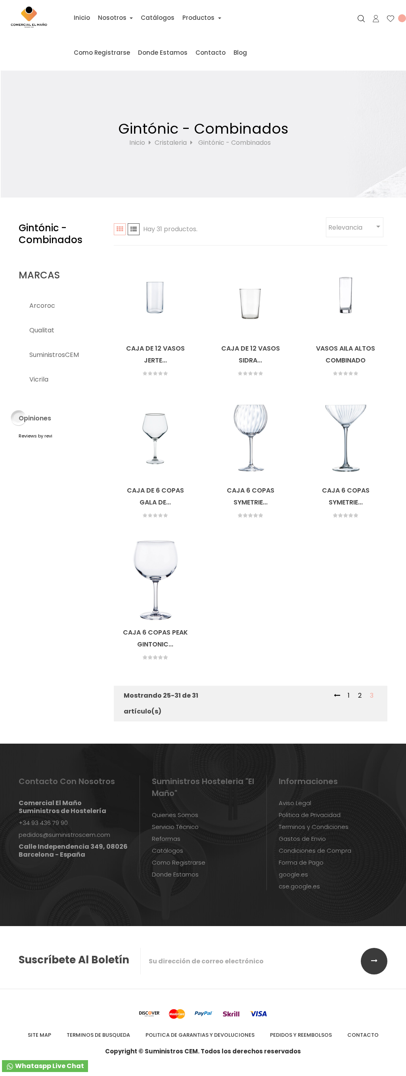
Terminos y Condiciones (314, 827)
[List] (134, 229)
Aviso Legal (295, 803)
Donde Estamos (175, 874)
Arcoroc (42, 305)
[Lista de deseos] (393, 18)
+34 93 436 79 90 (43, 823)
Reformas (166, 838)
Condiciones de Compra (315, 850)
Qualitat (41, 330)
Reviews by (35, 436)
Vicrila (38, 379)
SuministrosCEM (54, 355)
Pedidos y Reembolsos (301, 1035)
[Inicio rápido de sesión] (372, 18)
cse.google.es (299, 886)
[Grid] (120, 229)
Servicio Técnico (175, 827)
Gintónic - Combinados (50, 233)
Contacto (363, 1035)
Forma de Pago (301, 862)
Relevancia (355, 227)
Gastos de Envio (302, 838)
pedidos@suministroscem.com (64, 834)
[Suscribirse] (374, 961)
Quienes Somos (175, 815)
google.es (293, 874)
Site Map (39, 1035)
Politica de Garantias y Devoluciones (200, 1035)
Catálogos (167, 850)
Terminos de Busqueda (98, 1035)
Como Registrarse (178, 862)
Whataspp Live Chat (49, 1065)
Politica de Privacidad (310, 815)
